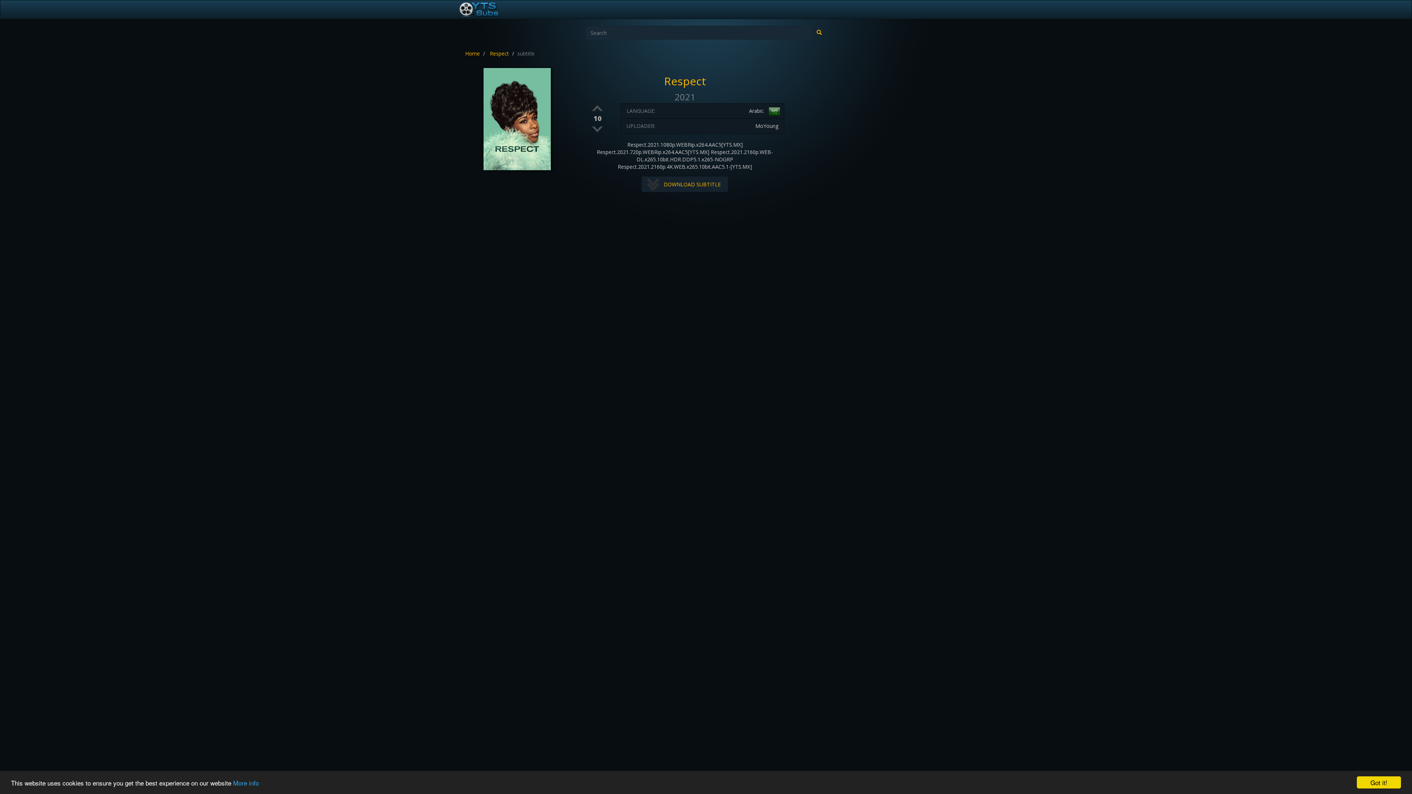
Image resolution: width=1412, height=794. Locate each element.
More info (246, 782)
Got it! (1378, 782)
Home (472, 53)
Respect (499, 53)
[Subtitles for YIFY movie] (487, 9)
